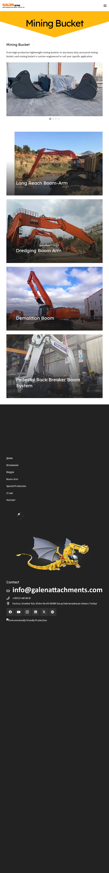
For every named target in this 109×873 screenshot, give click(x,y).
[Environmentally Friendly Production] (54, 724)
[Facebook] (10, 612)
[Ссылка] (54, 51)
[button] (105, 5)
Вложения (12, 465)
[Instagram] (27, 612)
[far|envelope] (9, 591)
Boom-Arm (12, 479)
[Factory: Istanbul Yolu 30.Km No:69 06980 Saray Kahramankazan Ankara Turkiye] (9, 603)
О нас (9, 493)
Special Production (16, 486)
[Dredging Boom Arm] (54, 231)
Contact (12, 582)
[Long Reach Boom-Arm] (54, 163)
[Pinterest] (52, 612)
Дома (9, 458)
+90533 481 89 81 (21, 598)
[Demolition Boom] (54, 299)
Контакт (10, 500)
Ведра (10, 472)
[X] (44, 612)
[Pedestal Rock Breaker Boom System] (54, 366)
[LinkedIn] (35, 612)
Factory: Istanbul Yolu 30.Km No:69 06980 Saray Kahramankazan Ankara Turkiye (54, 604)
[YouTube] (19, 612)
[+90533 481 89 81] (9, 598)
